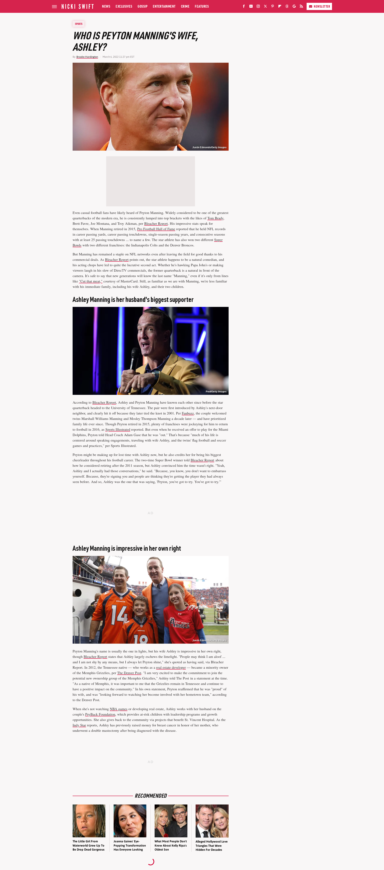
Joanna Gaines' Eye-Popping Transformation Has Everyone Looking (130, 845)
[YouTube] (251, 7)
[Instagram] (258, 7)
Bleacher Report (156, 223)
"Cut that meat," (90, 281)
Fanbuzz (188, 413)
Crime (185, 6)
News (106, 6)
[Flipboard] (280, 7)
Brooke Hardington (87, 56)
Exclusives (124, 6)
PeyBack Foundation (100, 714)
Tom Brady (215, 218)
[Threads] (287, 7)
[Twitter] (265, 7)
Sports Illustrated (117, 429)
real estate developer (171, 667)
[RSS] (301, 7)
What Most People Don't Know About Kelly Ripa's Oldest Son (171, 845)
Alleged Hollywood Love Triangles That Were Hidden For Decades (212, 845)
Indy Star (79, 725)
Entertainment (164, 6)
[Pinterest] (273, 7)
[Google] (294, 7)
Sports (78, 24)
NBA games (118, 708)
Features (202, 6)
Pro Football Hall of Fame (156, 228)
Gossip (142, 6)
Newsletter (322, 6)
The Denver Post (129, 672)
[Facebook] (244, 7)
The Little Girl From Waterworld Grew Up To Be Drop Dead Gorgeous (88, 845)
